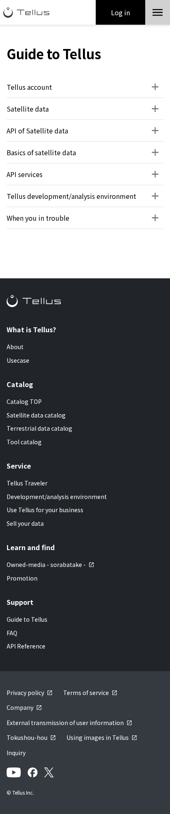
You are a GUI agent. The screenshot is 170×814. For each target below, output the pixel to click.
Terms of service (86, 692)
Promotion (22, 578)
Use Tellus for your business (45, 510)
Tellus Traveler (27, 483)
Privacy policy (25, 692)
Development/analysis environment (57, 496)
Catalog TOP (24, 401)
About (15, 347)
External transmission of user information (65, 722)
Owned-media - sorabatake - (46, 564)
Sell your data (25, 523)
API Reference (26, 646)
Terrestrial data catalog (39, 428)
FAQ (12, 633)
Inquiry (16, 753)
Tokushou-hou (27, 737)
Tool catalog (24, 442)
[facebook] (33, 772)
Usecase (18, 360)
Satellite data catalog (36, 415)
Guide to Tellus (27, 619)
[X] (49, 772)
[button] (157, 12)
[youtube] (14, 772)
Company (20, 707)
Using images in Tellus (97, 737)
